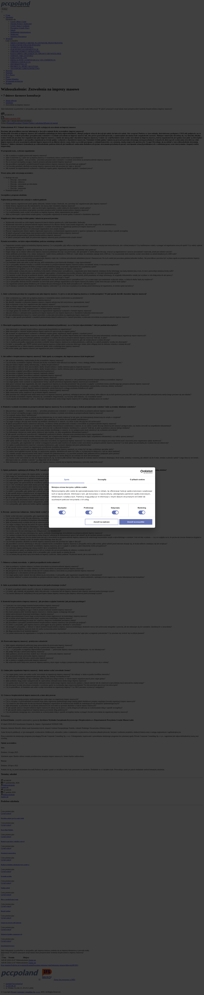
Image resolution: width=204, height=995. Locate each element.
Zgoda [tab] (66, 479)
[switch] (88, 512)
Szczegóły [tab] (102, 479)
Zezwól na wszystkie (135, 522)
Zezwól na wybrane (102, 522)
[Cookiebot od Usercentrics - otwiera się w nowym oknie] (142, 472)
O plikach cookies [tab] (137, 479)
